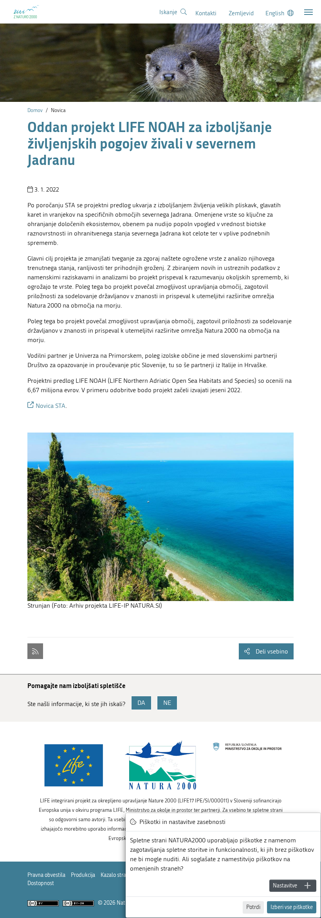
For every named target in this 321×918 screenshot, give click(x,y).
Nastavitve (285, 885)
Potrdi (253, 907)
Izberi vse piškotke (292, 907)
